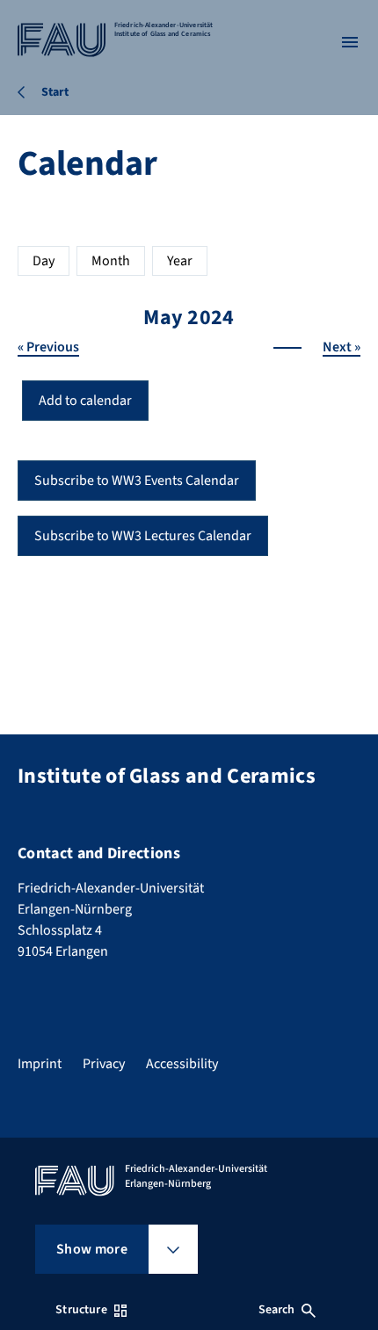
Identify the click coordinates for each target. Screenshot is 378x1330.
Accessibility (182, 1063)
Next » (341, 347)
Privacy (104, 1063)
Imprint (40, 1063)
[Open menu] (350, 42)
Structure (80, 1310)
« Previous (48, 347)
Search (276, 1310)
